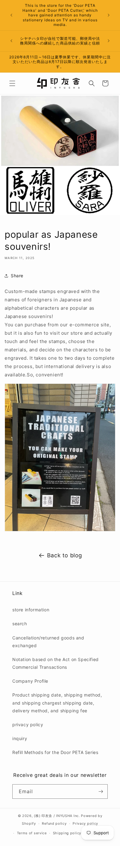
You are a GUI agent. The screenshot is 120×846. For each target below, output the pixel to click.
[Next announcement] (108, 15)
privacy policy (27, 724)
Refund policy (54, 823)
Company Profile (30, 681)
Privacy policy (85, 823)
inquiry (19, 738)
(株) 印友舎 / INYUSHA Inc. (57, 816)
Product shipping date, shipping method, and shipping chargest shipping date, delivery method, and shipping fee (57, 702)
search (19, 623)
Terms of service (32, 833)
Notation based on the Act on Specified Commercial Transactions (55, 663)
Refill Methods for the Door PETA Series (55, 752)
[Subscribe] (100, 791)
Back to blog (64, 555)
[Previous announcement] (11, 15)
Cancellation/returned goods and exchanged (48, 641)
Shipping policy (67, 833)
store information (30, 609)
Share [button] (17, 275)
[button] (12, 83)
